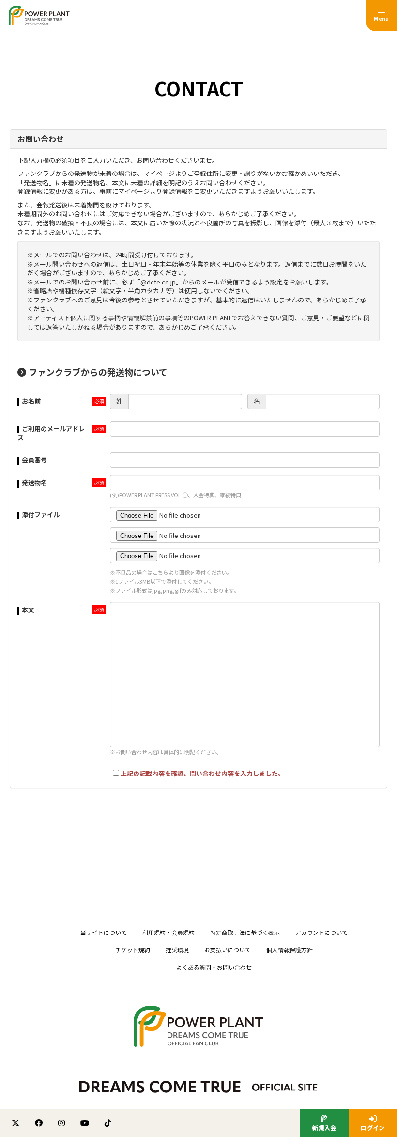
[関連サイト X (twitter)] (15, 1123)
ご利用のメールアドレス (51, 433)
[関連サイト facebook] (39, 1123)
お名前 (31, 401)
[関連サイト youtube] (84, 1123)
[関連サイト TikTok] (108, 1123)
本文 (28, 609)
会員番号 (34, 459)
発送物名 (34, 482)
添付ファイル (41, 514)
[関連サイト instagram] (61, 1123)
